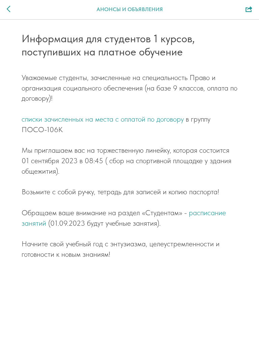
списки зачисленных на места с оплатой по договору (103, 119)
